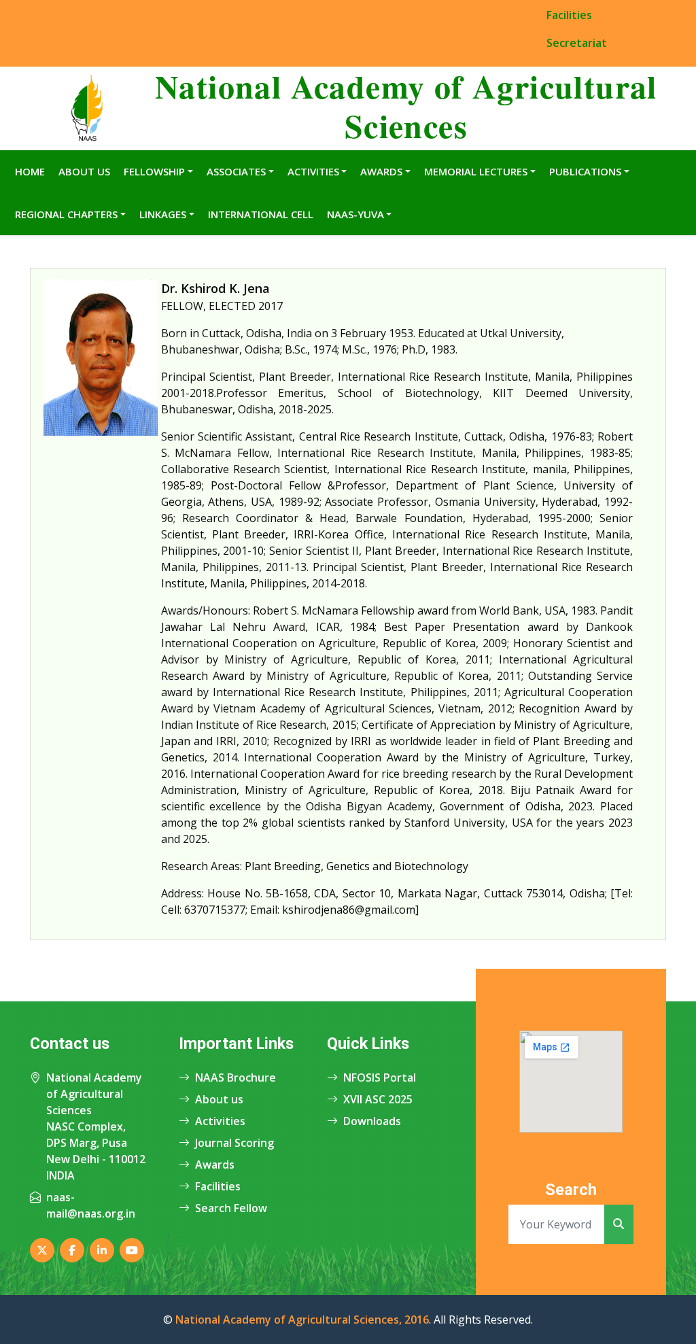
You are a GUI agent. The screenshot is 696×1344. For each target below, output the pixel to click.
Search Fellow (231, 1208)
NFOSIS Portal (379, 1077)
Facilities (569, 14)
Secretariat (576, 42)
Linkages (162, 214)
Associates (236, 171)
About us (219, 1099)
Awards (381, 171)
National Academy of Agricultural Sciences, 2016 (302, 1319)
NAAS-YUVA (355, 214)
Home (30, 171)
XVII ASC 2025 (378, 1099)
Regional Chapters (66, 214)
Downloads (372, 1121)
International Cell (260, 214)
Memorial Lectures (475, 171)
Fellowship (154, 171)
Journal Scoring (234, 1142)
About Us (84, 171)
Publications (585, 171)
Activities (313, 171)
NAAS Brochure (235, 1077)
